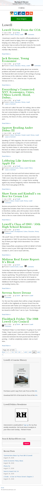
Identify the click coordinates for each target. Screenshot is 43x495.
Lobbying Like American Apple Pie (18, 162)
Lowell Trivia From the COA (21, 30)
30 (19, 352)
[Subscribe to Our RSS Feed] (31, 13)
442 (38, 352)
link (36, 391)
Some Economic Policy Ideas (13, 461)
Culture (12, 34)
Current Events (14, 168)
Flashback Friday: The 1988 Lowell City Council (20, 320)
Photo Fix (7, 466)
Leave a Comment (10, 104)
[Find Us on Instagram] (12, 13)
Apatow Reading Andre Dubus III (17, 129)
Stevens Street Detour (16, 292)
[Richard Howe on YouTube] (27, 13)
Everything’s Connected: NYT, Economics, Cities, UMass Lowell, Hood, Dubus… (18, 93)
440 (30, 352)
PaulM (18, 64)
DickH (18, 265)
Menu (22, 8)
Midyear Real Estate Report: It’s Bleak (21, 261)
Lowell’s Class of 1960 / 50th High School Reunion (21, 225)
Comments (31, 34)
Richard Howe (21, 2)
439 (25, 352)
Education (18, 65)
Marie (18, 33)
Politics (31, 168)
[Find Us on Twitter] (15, 13)
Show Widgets (21, 19)
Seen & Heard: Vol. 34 (11, 471)
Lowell (21, 34)
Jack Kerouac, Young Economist (15, 60)
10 (12, 352)
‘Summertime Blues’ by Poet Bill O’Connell (18, 455)
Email (2, 488)
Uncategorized (18, 231)
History (17, 34)
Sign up (26, 425)
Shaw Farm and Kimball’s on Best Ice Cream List (21, 195)
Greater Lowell (25, 135)
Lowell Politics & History (21, 4)
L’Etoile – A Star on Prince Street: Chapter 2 (18, 477)
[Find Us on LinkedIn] (23, 13)
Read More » (6, 54)
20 (16, 352)
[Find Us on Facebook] (19, 13)
